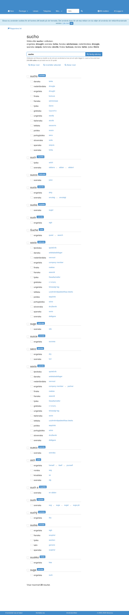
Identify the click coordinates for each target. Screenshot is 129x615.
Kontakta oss (40, 613)
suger (51, 210)
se (50, 475)
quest (51, 235)
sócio (51, 301)
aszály (51, 115)
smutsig (52, 197)
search (60, 235)
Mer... (58, 11)
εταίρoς (52, 282)
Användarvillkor (71, 613)
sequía (51, 145)
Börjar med (34, 65)
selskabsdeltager (55, 252)
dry (50, 354)
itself (60, 465)
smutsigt (62, 197)
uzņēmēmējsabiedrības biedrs (61, 291)
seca (51, 135)
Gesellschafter (54, 277)
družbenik (53, 306)
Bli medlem (104, 11)
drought (52, 91)
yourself (70, 465)
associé (52, 272)
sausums (52, 125)
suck (51, 575)
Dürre (51, 105)
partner (70, 386)
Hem (12, 11)
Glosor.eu (109, 613)
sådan (61, 167)
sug (50, 505)
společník (52, 247)
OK (71, 23)
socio (51, 311)
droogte (52, 86)
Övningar (23, 11)
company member (56, 262)
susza (51, 130)
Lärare (35, 11)
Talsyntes (47, 11)
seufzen (52, 540)
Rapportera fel (16, 28)
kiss (50, 562)
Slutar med (71, 65)
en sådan (52, 492)
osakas (52, 267)
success (52, 341)
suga (58, 505)
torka (51, 150)
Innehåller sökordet (53, 65)
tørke (51, 81)
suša (51, 140)
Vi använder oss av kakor (14, 613)
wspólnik (52, 296)
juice (51, 180)
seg (50, 470)
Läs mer (66, 23)
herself (51, 465)
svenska (52, 452)
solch (51, 162)
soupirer (52, 535)
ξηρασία (53, 110)
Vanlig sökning (95, 54)
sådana (52, 167)
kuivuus (52, 96)
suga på (76, 505)
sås (50, 329)
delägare (52, 316)
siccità (51, 120)
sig (50, 480)
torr (50, 359)
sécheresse (53, 101)
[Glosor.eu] (18, 4)
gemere (52, 545)
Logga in (119, 11)
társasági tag (54, 287)
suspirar (52, 550)
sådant (71, 167)
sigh (50, 222)
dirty (50, 192)
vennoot (52, 257)
